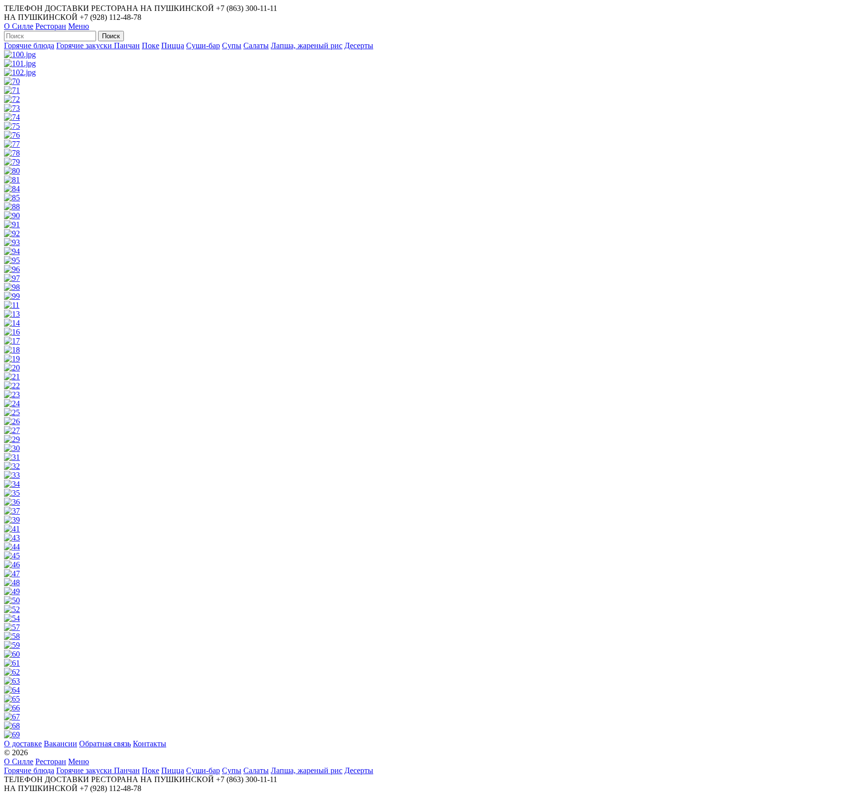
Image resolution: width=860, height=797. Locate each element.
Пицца (172, 45)
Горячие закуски (85, 45)
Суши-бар (203, 45)
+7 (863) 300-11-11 (246, 8)
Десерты (358, 45)
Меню (78, 26)
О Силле (18, 26)
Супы (231, 45)
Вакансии (60, 743)
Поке (150, 45)
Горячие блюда (29, 45)
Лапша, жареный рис (306, 45)
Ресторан (50, 26)
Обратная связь (105, 743)
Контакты (149, 743)
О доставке (23, 743)
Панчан (127, 45)
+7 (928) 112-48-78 (110, 17)
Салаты (256, 45)
